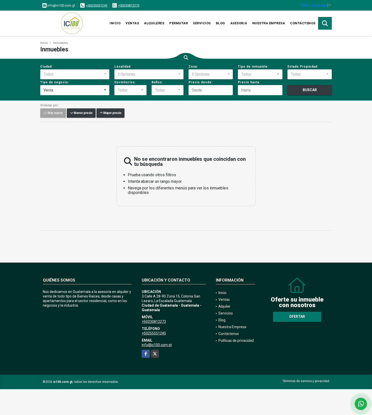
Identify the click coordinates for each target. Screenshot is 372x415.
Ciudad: (46, 66)
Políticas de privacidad (236, 341)
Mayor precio (111, 113)
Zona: (193, 66)
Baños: (157, 82)
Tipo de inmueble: (253, 66)
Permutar (178, 23)
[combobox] (74, 74)
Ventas (132, 23)
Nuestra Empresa (268, 23)
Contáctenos (303, 23)
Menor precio (82, 113)
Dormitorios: (125, 82)
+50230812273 (128, 5)
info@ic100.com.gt (157, 345)
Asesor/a (238, 23)
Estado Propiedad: (302, 66)
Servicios (202, 23)
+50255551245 (96, 5)
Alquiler (224, 306)
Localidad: (122, 66)
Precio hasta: (249, 82)
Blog (220, 23)
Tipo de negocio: (54, 82)
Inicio (115, 23)
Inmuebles (60, 43)
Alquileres (154, 23)
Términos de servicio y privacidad (305, 381)
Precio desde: (201, 82)
